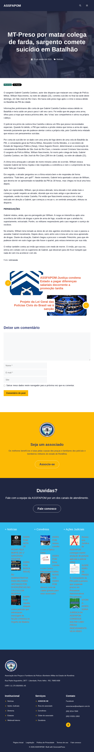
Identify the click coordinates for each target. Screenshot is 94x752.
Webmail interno (13, 720)
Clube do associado (45, 715)
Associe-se (47, 464)
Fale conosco (47, 508)
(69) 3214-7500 (72, 711)
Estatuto (10, 715)
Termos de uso (62, 742)
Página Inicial (18, 742)
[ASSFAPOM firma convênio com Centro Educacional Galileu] (45, 559)
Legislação (30, 742)
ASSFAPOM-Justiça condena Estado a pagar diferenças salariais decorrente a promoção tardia (60, 283)
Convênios (42, 711)
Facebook (70, 701)
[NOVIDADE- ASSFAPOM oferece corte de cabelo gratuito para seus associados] (45, 578)
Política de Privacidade (45, 742)
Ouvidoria (41, 720)
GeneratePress (59, 747)
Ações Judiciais (13, 706)
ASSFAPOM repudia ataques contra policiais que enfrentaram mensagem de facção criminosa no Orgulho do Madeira (20, 609)
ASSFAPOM (12, 5)
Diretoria (10, 711)
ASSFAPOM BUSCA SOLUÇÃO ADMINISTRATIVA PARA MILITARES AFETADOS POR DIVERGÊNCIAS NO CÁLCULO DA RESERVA (20, 578)
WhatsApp (7, 85)
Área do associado (45, 706)
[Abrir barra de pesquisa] (80, 5)
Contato (70, 696)
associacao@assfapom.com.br (78, 706)
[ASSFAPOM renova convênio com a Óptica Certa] (45, 540)
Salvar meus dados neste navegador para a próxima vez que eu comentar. (40, 385)
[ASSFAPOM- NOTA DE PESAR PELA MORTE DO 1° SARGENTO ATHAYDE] (16, 540)
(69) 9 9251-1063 (73, 716)
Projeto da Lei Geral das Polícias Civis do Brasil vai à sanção (34, 305)
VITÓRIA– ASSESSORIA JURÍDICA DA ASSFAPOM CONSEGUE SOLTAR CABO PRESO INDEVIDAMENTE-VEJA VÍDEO (79, 616)
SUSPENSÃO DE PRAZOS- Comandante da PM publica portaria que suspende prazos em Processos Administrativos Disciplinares (79, 581)
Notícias (60, 59)
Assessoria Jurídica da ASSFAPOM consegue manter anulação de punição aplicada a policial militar (79, 549)
